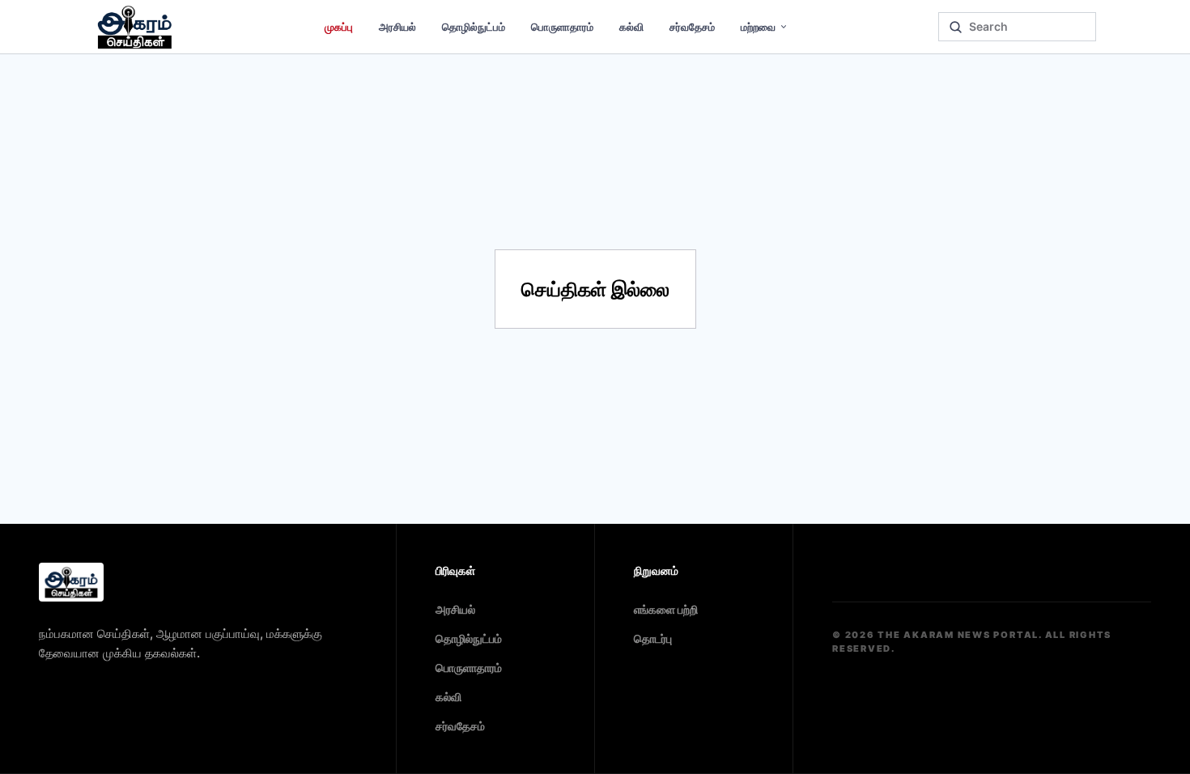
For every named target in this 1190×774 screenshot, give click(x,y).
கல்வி (631, 27)
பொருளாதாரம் (562, 27)
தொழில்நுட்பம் (473, 27)
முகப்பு (339, 27)
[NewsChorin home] (71, 582)
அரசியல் (397, 27)
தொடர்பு (653, 638)
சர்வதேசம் (692, 27)
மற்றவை (758, 27)
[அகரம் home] (135, 26)
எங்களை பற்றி (666, 609)
